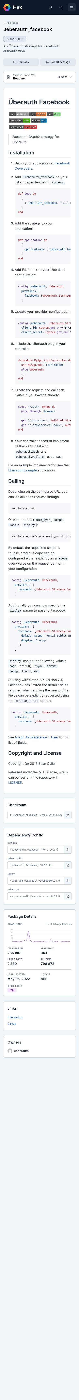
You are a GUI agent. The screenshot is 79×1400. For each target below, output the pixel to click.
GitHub (11, 1023)
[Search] (61, 7)
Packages (12, 22)
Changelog (14, 1017)
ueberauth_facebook (27, 29)
